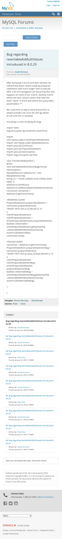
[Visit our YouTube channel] (16, 504)
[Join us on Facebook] (5, 504)
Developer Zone (11, 14)
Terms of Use (32, 530)
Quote (23, 304)
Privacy (6, 530)
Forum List (7, 27)
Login (48, 5)
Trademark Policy (47, 530)
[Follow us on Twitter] (10, 504)
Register (56, 5)
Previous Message (21, 301)
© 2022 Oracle (23, 525)
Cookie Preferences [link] (11, 534)
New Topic (10, 44)
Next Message (37, 301)
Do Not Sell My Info (17, 530)
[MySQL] (8, 6)
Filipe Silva (21, 357)
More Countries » (45, 497)
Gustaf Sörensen (23, 327)
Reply (15, 304)
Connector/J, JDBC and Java (29, 27)
